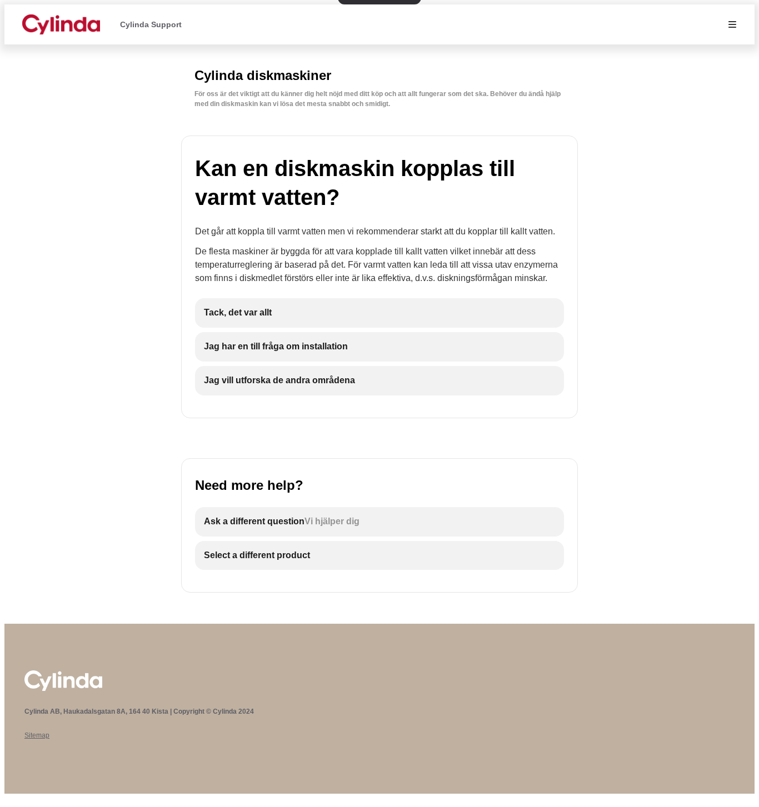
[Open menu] (732, 24)
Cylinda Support (151, 24)
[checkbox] (379, 313)
